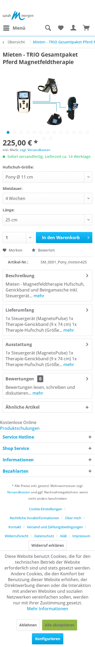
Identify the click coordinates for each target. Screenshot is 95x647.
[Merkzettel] (60, 28)
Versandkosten (18, 492)
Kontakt (14, 527)
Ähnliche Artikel (23, 407)
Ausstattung (19, 344)
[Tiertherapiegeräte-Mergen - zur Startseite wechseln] (18, 15)
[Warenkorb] (86, 28)
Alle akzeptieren (59, 624)
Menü (19, 28)
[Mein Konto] (73, 28)
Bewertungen (20, 379)
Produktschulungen (20, 428)
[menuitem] (14, 28)
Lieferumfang (20, 310)
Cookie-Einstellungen (45, 509)
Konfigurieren (47, 638)
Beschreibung (20, 276)
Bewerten (46, 250)
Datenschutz (44, 536)
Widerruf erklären (47, 545)
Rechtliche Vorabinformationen (34, 518)
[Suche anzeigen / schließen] (47, 28)
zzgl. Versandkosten (35, 150)
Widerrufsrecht (16, 536)
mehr (38, 296)
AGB (63, 536)
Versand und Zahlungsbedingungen (55, 527)
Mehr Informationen (47, 609)
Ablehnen (28, 624)
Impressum (81, 536)
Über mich (73, 518)
